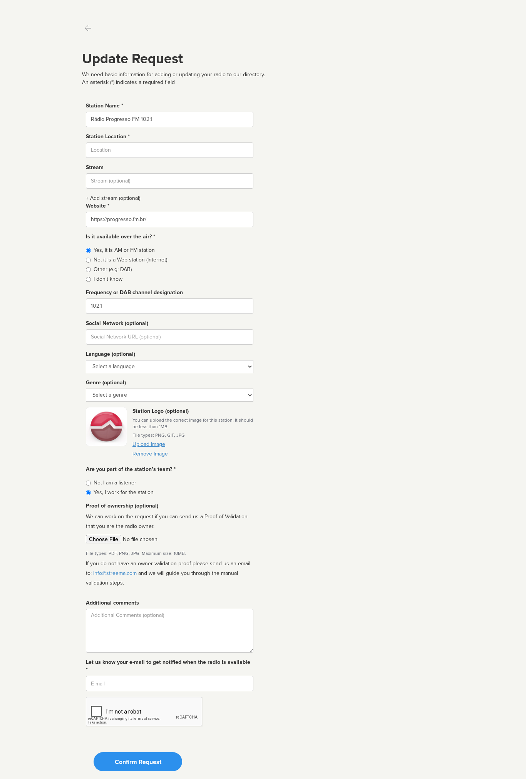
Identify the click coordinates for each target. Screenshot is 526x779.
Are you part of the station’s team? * (131, 469)
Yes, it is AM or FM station (124, 250)
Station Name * (104, 105)
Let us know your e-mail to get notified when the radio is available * (168, 666)
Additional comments (112, 603)
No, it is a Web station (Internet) (130, 259)
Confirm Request (138, 762)
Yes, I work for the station (124, 492)
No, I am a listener (115, 482)
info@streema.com (115, 573)
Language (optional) (110, 354)
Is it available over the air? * (120, 236)
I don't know (108, 279)
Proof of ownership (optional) (122, 506)
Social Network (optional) (117, 323)
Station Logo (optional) (160, 411)
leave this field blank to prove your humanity (29, 7)
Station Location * (108, 136)
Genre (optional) (106, 382)
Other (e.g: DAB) (113, 269)
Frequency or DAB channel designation (134, 292)
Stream (95, 167)
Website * (97, 206)
